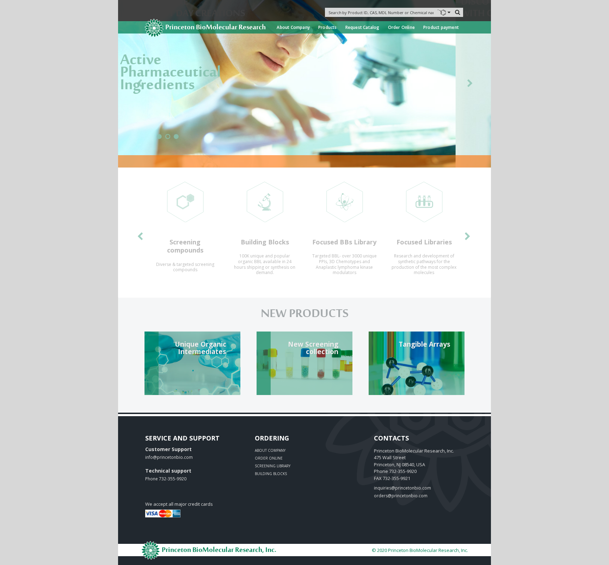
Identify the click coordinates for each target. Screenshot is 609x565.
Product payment (441, 27)
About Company (293, 27)
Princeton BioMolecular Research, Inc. (218, 550)
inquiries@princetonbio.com (402, 488)
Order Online (401, 27)
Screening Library (272, 465)
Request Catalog (362, 27)
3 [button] (176, 139)
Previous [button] (139, 84)
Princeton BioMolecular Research (215, 28)
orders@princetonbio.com (400, 496)
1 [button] (159, 139)
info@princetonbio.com (169, 457)
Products (327, 27)
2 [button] (167, 139)
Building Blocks (271, 473)
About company (270, 450)
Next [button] (470, 84)
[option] (185, 230)
